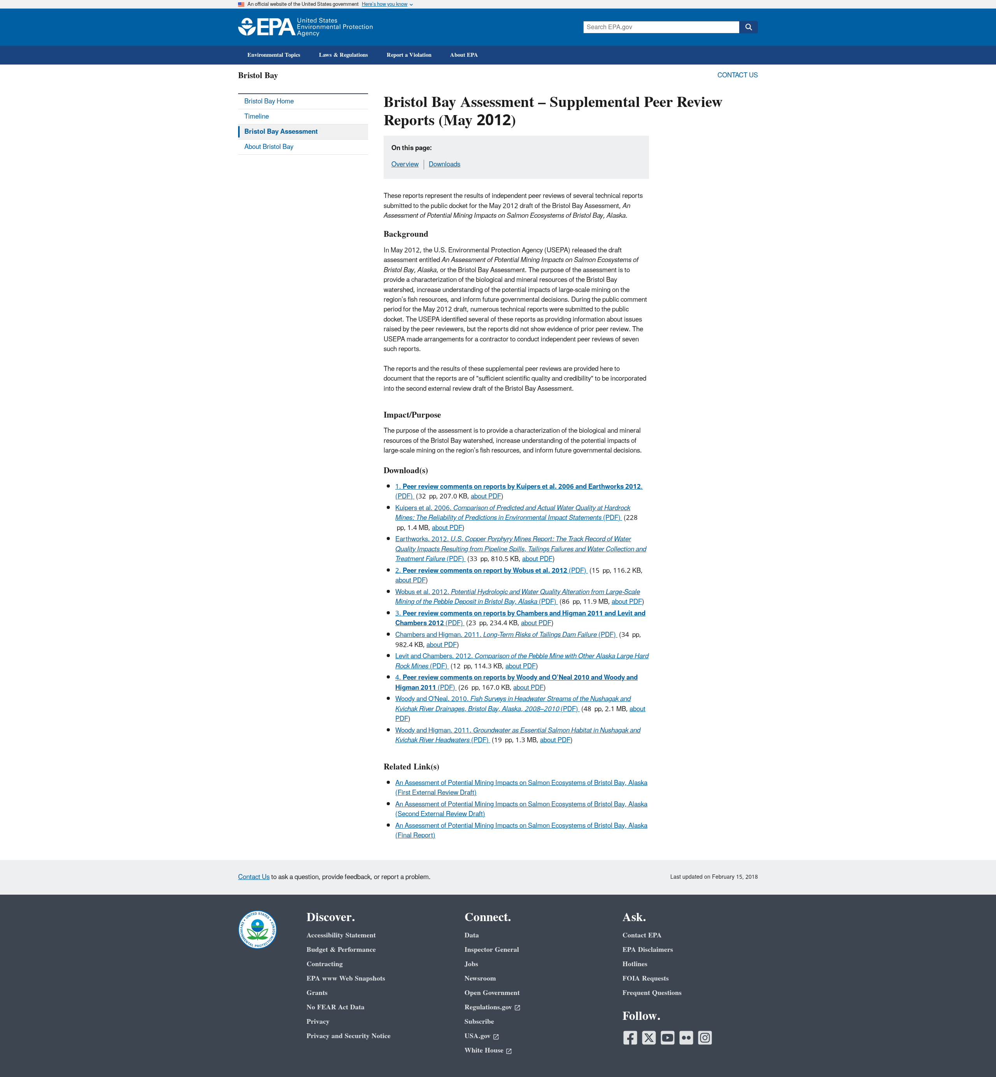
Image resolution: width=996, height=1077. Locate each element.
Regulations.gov (488, 1007)
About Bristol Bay (268, 147)
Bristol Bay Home (269, 101)
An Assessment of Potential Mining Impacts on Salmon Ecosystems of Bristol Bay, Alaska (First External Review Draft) (521, 788)
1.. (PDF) (519, 492)
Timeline (256, 117)
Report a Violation (409, 55)
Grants (317, 993)
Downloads (444, 164)
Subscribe (479, 1022)
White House (484, 1050)
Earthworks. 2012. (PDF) (520, 549)
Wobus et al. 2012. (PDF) (517, 597)
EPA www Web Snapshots (346, 978)
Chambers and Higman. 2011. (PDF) (506, 635)
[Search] (748, 27)
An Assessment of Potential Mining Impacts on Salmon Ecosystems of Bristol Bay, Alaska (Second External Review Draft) (521, 809)
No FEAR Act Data (336, 1007)
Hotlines (634, 964)
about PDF (486, 497)
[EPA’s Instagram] (705, 1038)
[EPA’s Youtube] (667, 1038)
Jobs (471, 964)
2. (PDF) (491, 571)
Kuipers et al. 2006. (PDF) (512, 513)
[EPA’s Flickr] (686, 1038)
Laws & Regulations (343, 55)
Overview (405, 164)
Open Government (492, 993)
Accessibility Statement (341, 935)
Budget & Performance (341, 950)
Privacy (318, 1022)
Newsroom (480, 978)
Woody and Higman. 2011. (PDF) (517, 735)
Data (472, 935)
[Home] (305, 27)
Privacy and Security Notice (349, 1036)
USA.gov (478, 1036)
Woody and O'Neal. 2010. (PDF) (513, 704)
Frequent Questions (652, 993)
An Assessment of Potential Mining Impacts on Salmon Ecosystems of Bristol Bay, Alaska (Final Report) (521, 831)
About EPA (464, 55)
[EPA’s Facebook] (630, 1038)
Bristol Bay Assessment (281, 132)
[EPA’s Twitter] (649, 1038)
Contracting (325, 964)
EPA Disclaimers (647, 950)
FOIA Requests (645, 978)
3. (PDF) (520, 618)
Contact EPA (642, 935)
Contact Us (737, 75)
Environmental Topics (273, 55)
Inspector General (492, 950)
